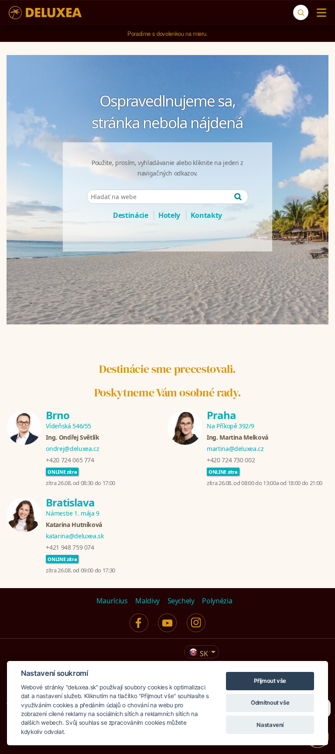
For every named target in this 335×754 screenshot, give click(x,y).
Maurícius (112, 601)
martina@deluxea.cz (235, 448)
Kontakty (206, 215)
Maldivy (147, 601)
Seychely (181, 601)
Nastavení (270, 724)
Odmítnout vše (270, 702)
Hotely (169, 215)
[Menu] (319, 12)
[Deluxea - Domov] (45, 12)
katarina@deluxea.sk (74, 536)
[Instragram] (196, 622)
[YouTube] (167, 622)
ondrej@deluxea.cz (72, 448)
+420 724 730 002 (231, 460)
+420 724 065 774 (70, 460)
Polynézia (217, 601)
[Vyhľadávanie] (300, 12)
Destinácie (130, 215)
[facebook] (139, 622)
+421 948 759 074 (70, 547)
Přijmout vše (270, 680)
